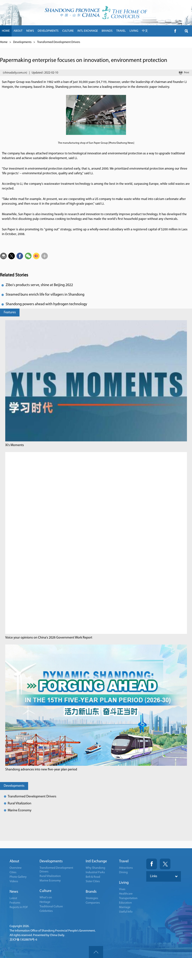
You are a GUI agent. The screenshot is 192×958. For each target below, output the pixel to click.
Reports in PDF (19, 907)
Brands (91, 892)
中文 (145, 30)
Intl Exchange (96, 861)
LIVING (134, 30)
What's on (46, 897)
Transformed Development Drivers (58, 42)
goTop (96, 952)
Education (125, 902)
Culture (45, 891)
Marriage (124, 907)
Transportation (128, 898)
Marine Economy (19, 810)
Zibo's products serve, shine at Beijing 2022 (39, 285)
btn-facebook (175, 31)
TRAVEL (121, 30)
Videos (14, 881)
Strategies (92, 898)
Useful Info (126, 911)
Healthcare (126, 893)
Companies (93, 902)
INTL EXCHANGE (87, 30)
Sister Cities (93, 881)
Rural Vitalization (19, 803)
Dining (123, 872)
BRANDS (107, 30)
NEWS (30, 30)
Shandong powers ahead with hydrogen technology (46, 304)
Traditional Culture (51, 906)
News (14, 892)
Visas (122, 889)
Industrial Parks (95, 872)
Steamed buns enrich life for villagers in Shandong (45, 295)
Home (4, 42)
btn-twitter (186, 31)
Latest (13, 898)
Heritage (45, 902)
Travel (124, 861)
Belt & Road (93, 876)
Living (124, 883)
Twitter (165, 864)
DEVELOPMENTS (48, 30)
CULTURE (68, 30)
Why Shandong (95, 867)
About (14, 861)
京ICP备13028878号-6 (23, 939)
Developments (22, 42)
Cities (13, 872)
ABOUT (18, 30)
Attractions (126, 867)
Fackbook (151, 864)
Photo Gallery (18, 876)
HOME (6, 30)
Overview (16, 867)
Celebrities (46, 911)
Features (10, 312)
